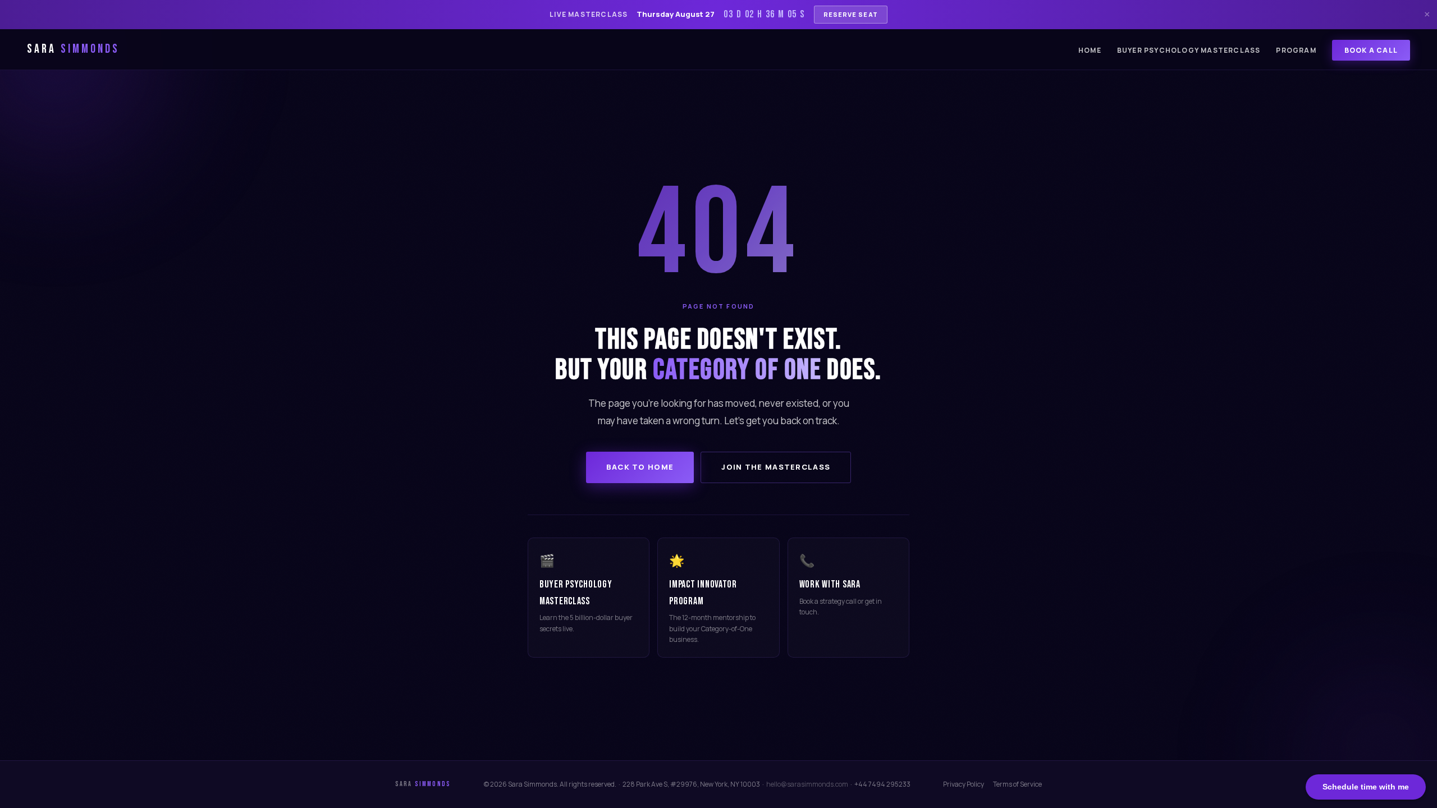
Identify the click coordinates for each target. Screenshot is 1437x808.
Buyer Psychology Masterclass (1189, 50)
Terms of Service (1017, 784)
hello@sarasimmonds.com (807, 784)
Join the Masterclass (775, 467)
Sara (73, 49)
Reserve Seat (850, 14)
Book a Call (1371, 50)
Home (1089, 50)
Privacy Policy (963, 784)
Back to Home (640, 467)
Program (1296, 50)
